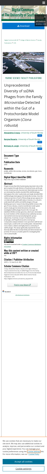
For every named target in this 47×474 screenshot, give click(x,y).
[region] (23, 455)
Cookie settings (33, 451)
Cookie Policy (33, 454)
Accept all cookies (23, 461)
